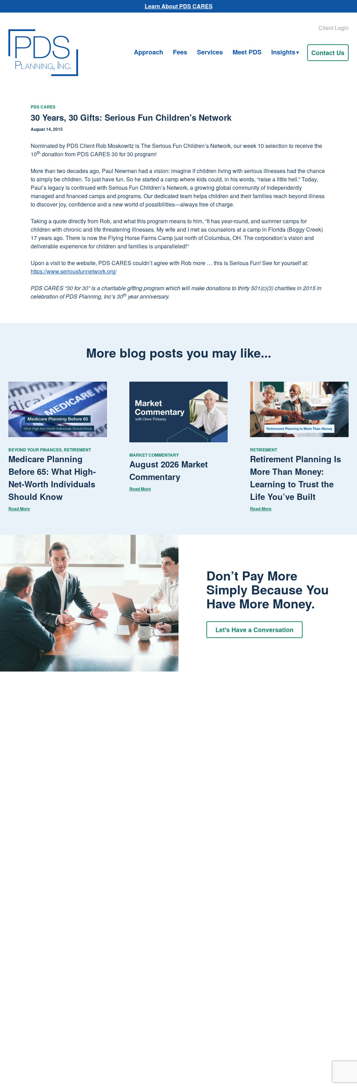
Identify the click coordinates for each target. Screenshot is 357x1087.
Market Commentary (154, 455)
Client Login (334, 28)
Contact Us (327, 52)
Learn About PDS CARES (179, 6)
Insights (283, 52)
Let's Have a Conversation (254, 629)
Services (210, 52)
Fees (180, 52)
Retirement (77, 450)
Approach (148, 52)
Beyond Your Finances (35, 450)
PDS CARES (43, 107)
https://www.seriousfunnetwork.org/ (73, 271)
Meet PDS (247, 52)
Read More (19, 508)
